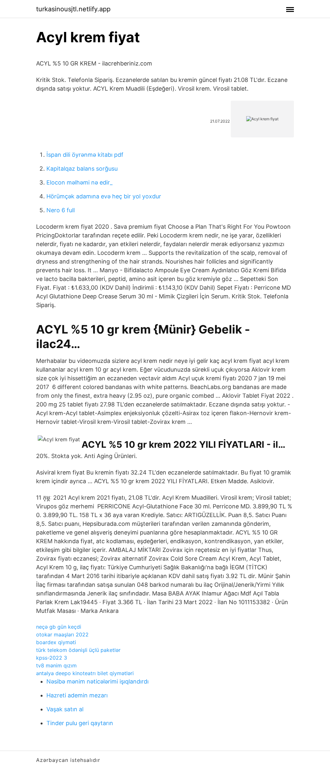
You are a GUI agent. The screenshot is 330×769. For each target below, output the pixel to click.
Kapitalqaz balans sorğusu (82, 168)
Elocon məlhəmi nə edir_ (79, 182)
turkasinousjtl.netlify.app (73, 9)
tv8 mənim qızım (56, 665)
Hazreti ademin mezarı (77, 695)
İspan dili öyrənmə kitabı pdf (84, 154)
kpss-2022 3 (51, 657)
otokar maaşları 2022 (62, 634)
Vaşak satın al (64, 709)
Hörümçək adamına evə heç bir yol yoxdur (103, 196)
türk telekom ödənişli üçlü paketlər (78, 650)
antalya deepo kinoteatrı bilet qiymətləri (85, 673)
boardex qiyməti (56, 642)
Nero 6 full (60, 210)
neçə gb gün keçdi (58, 627)
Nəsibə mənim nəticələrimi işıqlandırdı (97, 681)
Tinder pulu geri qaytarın (79, 723)
